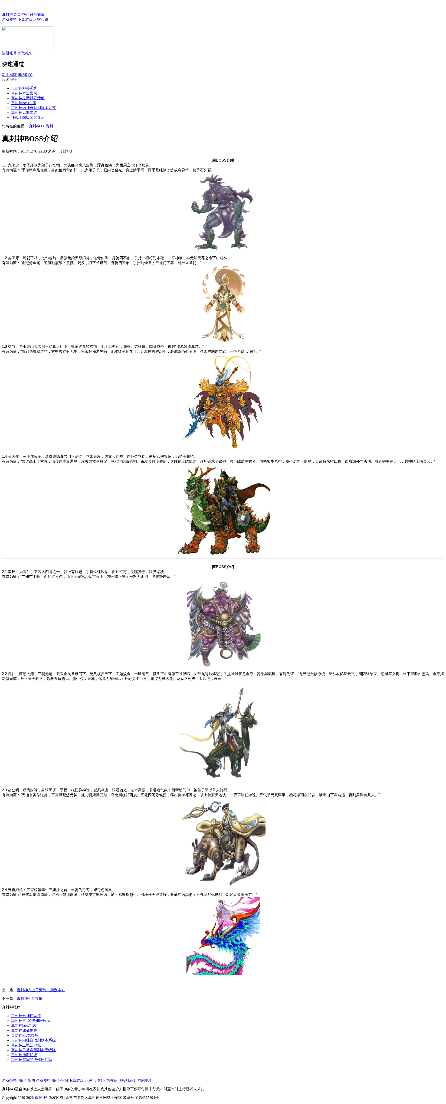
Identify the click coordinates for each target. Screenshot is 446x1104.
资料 (49, 126)
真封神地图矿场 (24, 1055)
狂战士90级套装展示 (28, 117)
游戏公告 (9, 1080)
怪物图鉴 (25, 75)
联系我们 (127, 1080)
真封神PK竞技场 (24, 1035)
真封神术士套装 (24, 93)
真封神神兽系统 (24, 88)
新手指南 (9, 75)
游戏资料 (9, 19)
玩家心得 (40, 19)
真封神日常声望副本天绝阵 (33, 1050)
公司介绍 (110, 1080)
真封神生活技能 (30, 999)
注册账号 (9, 53)
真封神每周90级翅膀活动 (31, 1060)
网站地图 (145, 1080)
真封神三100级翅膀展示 (30, 1021)
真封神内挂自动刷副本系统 (33, 108)
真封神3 (35, 126)
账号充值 (37, 15)
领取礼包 (25, 53)
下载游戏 (25, 19)
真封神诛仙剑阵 (24, 1030)
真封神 (7, 15)
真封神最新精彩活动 (28, 98)
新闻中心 (21, 15)
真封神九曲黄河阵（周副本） (41, 990)
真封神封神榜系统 (26, 1016)
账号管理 (26, 1080)
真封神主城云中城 (26, 1045)
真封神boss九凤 (23, 103)
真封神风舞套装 (24, 113)
